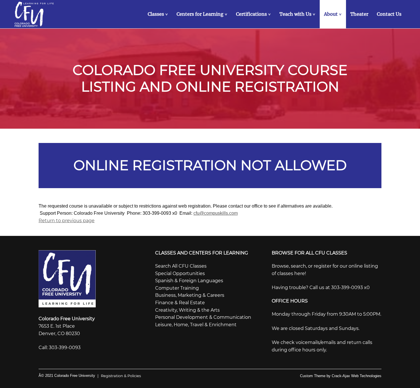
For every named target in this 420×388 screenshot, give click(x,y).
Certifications (254, 14)
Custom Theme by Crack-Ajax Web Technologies (340, 376)
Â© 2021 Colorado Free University (67, 375)
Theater (359, 14)
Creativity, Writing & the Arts (187, 310)
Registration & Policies (119, 376)
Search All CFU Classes (181, 266)
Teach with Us (298, 14)
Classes (158, 14)
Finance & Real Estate (180, 302)
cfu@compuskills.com (215, 213)
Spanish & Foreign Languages (189, 280)
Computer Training (177, 288)
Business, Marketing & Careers (189, 295)
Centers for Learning (203, 14)
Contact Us (389, 14)
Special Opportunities (180, 273)
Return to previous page (67, 220)
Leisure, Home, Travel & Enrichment (196, 324)
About (333, 14)
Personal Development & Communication (203, 317)
